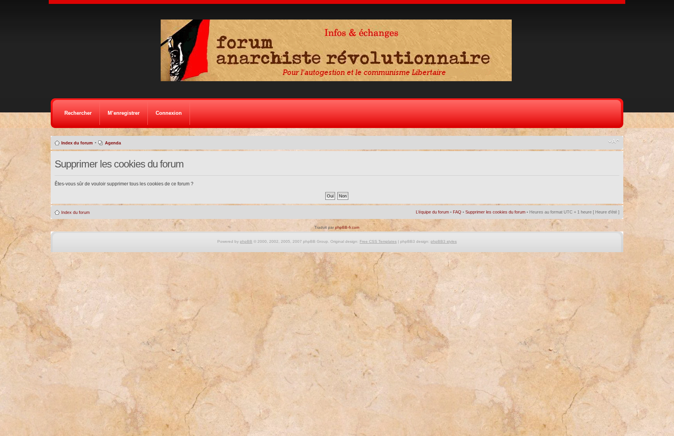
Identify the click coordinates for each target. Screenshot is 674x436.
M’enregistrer (124, 113)
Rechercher (78, 113)
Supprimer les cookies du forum (495, 212)
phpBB (246, 241)
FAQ (457, 212)
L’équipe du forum (432, 212)
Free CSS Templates (378, 241)
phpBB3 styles (444, 241)
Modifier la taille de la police (613, 141)
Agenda (113, 143)
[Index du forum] (339, 79)
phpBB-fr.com (347, 227)
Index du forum (77, 143)
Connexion (169, 113)
